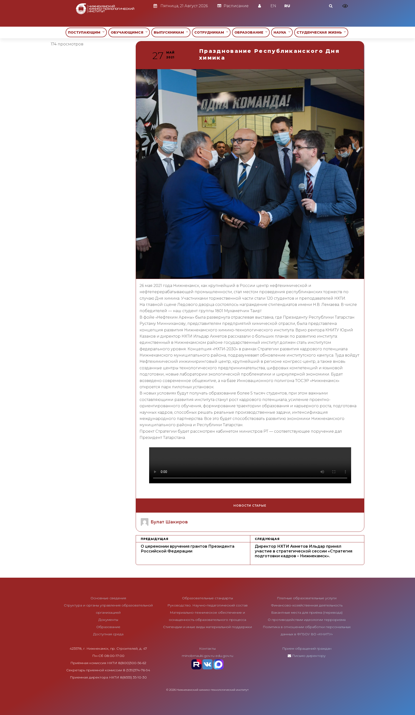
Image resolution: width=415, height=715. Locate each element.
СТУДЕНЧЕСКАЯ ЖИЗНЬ (320, 32)
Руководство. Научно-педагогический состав (207, 605)
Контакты (207, 648)
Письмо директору (309, 656)
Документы (108, 620)
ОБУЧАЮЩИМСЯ (128, 32)
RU (287, 6)
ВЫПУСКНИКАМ (170, 32)
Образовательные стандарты (207, 598)
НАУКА (281, 32)
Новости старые (249, 505)
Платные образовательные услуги (306, 598)
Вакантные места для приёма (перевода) (306, 612)
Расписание (236, 6)
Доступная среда (108, 634)
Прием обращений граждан (306, 648)
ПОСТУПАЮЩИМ (85, 32)
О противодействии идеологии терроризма (307, 620)
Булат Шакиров (169, 522)
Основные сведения (108, 598)
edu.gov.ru (224, 656)
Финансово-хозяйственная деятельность (306, 605)
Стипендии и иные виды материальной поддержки (207, 627)
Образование (108, 627)
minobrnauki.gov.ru (198, 656)
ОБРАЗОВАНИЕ (249, 32)
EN (273, 6)
